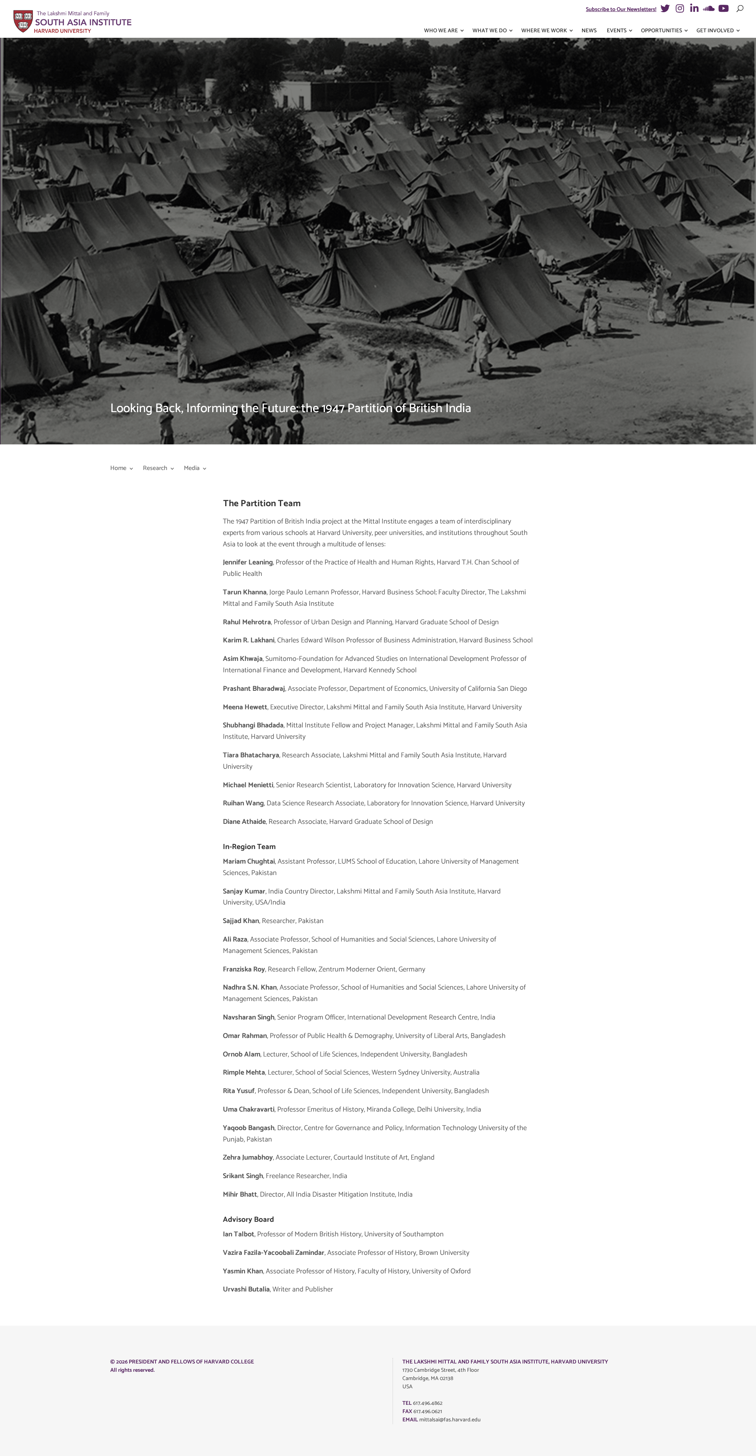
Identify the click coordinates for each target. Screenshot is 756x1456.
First (234, 102)
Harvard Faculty (255, 260)
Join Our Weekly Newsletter (267, 337)
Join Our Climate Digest (263, 366)
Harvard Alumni (255, 297)
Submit (239, 439)
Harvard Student (256, 272)
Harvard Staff (253, 285)
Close (527, 43)
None (244, 309)
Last (383, 102)
